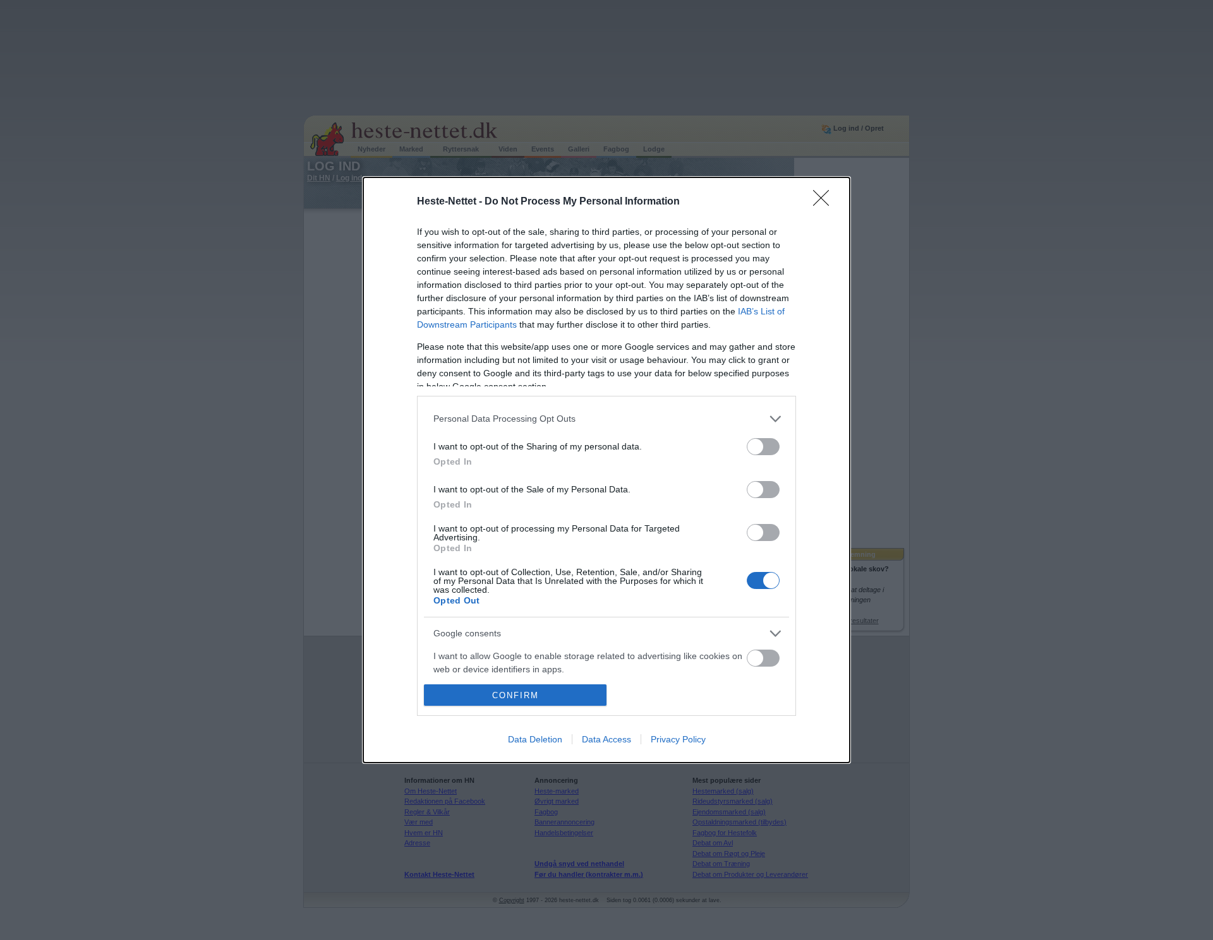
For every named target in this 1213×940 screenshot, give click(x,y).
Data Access (606, 739)
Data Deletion (535, 739)
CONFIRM (515, 695)
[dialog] (606, 470)
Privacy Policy (678, 739)
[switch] (763, 446)
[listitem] (606, 418)
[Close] (825, 202)
